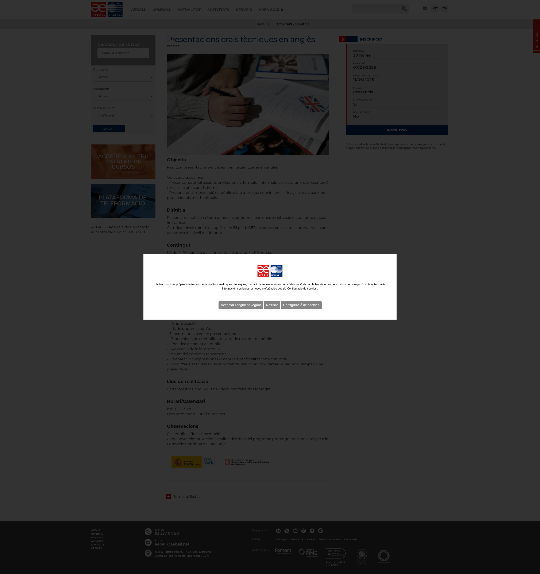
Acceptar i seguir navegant (241, 305)
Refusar (272, 305)
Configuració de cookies (301, 305)
